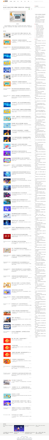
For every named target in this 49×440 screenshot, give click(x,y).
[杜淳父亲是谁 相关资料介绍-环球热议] (7, 368)
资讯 (18, 1)
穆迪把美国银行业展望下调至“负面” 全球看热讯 (40, 188)
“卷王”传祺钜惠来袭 (37, 18)
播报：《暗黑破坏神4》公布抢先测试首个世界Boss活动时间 (22, 67)
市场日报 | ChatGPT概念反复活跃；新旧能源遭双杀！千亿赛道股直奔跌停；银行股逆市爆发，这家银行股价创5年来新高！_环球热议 (40, 276)
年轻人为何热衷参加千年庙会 (38, 293)
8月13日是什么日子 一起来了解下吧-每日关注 (20, 303)
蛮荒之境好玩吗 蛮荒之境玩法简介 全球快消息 (40, 308)
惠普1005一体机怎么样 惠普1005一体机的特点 (20, 123)
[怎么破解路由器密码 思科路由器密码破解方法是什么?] (7, 174)
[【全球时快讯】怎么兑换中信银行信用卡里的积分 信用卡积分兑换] (7, 375)
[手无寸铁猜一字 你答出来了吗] (7, 382)
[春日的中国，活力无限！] (7, 396)
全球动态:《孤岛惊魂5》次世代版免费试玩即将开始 (21, 95)
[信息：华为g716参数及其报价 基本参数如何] (7, 250)
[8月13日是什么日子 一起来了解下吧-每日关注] (7, 305)
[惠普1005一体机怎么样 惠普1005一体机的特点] (7, 125)
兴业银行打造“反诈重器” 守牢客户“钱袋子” (40, 269)
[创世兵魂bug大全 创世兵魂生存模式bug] (7, 243)
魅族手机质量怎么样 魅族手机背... (40, 25)
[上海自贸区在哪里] (7, 347)
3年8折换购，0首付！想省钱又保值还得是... (40, 19)
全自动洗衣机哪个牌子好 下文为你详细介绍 (19, 192)
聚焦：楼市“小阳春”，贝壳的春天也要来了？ (19, 338)
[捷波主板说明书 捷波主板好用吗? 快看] (7, 180)
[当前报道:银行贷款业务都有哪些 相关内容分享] (7, 278)
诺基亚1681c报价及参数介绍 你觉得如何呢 (19, 213)
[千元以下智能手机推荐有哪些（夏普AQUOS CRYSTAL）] (7, 139)
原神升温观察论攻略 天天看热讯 (38, 145)
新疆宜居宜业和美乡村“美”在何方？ (39, 183)
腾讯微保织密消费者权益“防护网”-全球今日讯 (40, 312)
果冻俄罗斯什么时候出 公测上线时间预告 (39, 259)
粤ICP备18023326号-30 (19, 439)
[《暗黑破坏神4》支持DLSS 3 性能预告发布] (7, 42)
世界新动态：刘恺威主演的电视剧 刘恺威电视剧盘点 (21, 296)
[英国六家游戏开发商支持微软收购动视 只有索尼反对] (7, 49)
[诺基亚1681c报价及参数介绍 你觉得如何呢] (7, 215)
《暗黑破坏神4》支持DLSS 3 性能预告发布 (19, 40)
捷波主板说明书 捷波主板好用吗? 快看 (18, 178)
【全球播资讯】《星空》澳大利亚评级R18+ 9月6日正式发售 (22, 102)
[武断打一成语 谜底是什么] (7, 319)
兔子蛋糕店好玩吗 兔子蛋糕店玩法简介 (39, 124)
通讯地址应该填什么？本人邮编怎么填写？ (40, 52)
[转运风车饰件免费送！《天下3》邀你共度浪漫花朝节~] (19, 428)
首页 (3, 5)
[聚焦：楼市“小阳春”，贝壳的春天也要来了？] (7, 340)
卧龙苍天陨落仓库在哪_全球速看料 (39, 144)
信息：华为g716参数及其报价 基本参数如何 (19, 248)
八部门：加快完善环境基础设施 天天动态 (39, 103)
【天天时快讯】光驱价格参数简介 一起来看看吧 (20, 130)
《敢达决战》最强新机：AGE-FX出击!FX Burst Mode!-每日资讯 (22, 109)
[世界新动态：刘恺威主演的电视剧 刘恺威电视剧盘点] (7, 298)
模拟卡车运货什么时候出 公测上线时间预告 (40, 136)
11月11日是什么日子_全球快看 (17, 414)
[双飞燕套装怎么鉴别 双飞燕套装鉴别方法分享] (7, 201)
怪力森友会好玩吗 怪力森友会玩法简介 (39, 130)
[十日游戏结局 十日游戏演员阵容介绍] (7, 361)
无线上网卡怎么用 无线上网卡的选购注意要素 (20, 234)
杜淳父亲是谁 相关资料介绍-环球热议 (18, 366)
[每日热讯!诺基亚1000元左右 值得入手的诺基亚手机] (7, 160)
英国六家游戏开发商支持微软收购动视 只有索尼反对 (21, 47)
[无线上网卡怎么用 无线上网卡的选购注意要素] (7, 236)
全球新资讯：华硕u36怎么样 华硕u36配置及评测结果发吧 (22, 255)
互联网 (14, 1)
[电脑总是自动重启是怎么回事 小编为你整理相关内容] (7, 187)
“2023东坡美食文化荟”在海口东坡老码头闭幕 (40, 64)
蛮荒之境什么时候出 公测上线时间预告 (39, 91)
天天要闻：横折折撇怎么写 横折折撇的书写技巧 (20, 310)
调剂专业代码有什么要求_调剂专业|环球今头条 (40, 181)
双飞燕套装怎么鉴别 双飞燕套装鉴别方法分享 (20, 199)
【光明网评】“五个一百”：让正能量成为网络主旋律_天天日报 (22, 387)
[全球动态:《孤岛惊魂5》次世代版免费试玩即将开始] (7, 97)
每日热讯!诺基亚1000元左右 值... (39, 34)
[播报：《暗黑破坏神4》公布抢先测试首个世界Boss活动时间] (7, 69)
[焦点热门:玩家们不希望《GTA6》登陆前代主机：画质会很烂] (7, 35)
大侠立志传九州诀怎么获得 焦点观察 (39, 236)
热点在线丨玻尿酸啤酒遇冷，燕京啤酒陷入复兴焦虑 (21, 331)
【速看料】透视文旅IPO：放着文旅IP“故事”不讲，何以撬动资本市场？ (22, 352)
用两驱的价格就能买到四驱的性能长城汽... (40, 17)
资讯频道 (11, 1)
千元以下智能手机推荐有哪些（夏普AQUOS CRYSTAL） (22, 137)
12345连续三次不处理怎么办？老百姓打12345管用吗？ (21, 407)
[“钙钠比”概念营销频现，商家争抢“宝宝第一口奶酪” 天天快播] (7, 403)
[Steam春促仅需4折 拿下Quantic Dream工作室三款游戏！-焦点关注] (30, 428)
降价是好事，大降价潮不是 (38, 182)
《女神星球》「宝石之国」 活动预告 (39, 214)
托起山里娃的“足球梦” (37, 229)
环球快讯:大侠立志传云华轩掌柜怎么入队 (39, 148)
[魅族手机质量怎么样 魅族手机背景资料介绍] (7, 153)
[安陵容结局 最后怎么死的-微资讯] (7, 292)
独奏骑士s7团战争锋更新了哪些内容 (39, 58)
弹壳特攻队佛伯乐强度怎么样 (38, 92)
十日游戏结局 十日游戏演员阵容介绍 (18, 359)
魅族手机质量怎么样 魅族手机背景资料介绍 (19, 151)
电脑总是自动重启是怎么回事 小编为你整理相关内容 (21, 185)
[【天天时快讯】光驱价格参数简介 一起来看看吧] (7, 132)
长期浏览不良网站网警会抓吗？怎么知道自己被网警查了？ (22, 269)
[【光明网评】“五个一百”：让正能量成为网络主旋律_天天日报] (7, 389)
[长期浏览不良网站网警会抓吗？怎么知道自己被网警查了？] (7, 271)
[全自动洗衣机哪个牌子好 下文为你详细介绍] (7, 194)
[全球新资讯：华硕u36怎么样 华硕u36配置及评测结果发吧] (7, 257)
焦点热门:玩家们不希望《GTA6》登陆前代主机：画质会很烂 (22, 33)
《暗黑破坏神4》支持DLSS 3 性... (40, 30)
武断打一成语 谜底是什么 (16, 317)
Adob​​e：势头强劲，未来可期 (38, 184)
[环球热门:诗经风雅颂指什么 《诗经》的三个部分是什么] (7, 326)
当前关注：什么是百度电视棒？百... (40, 35)
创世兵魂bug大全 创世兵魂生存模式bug (19, 241)
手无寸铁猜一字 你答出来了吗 (17, 380)
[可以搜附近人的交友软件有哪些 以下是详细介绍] (7, 208)
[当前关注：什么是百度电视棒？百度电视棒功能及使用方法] (7, 167)
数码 (28, 1)
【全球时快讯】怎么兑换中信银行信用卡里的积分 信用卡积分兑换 (22, 373)
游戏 (21, 1)
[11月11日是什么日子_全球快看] (7, 416)
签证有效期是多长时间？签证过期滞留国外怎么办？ (21, 262)
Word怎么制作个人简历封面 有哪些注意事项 (19, 144)
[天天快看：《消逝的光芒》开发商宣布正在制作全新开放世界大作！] (7, 118)
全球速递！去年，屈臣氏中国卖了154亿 (39, 76)
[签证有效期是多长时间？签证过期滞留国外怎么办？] (7, 264)
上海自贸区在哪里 (15, 345)
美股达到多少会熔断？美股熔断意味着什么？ (40, 110)
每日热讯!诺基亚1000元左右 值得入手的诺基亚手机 (21, 158)
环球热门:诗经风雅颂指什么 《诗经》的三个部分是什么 (21, 324)
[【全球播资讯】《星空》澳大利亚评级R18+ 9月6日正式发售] (7, 56)
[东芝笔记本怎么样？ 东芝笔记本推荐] (7, 222)
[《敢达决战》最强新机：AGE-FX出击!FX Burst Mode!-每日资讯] (7, 63)
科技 (25, 1)
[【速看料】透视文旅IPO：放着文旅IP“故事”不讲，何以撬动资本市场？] (7, 354)
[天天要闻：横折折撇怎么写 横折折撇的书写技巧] (7, 312)
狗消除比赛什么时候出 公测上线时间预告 (39, 135)
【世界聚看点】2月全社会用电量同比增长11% (40, 116)
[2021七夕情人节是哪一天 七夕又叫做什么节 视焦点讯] (7, 285)
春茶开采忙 (36, 235)
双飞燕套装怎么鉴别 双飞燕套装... (40, 33)
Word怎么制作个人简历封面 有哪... (40, 29)
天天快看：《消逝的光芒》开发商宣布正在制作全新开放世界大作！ (22, 116)
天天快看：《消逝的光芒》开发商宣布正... (40, 16)
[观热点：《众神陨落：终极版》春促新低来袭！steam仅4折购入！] (41, 428)
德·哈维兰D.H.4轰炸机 (37, 161)
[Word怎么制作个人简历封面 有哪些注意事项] (7, 146)
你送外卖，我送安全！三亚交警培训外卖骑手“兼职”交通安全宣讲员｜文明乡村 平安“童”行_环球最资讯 (40, 198)
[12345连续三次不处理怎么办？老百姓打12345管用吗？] (7, 409)
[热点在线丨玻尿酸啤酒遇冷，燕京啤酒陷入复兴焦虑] (7, 333)
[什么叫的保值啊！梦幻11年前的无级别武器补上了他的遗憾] (8, 428)
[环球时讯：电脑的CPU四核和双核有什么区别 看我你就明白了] (7, 229)
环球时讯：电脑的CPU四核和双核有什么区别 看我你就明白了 (22, 227)
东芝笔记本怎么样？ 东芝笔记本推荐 (18, 220)
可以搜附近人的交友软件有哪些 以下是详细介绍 (20, 206)
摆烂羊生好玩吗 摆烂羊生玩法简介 (39, 203)
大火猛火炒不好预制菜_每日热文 (39, 222)
